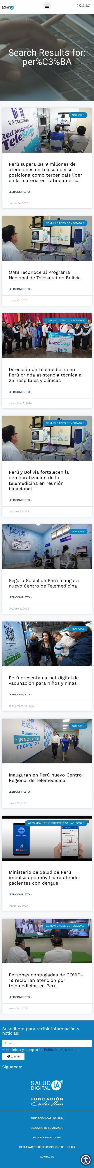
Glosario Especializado (46, 1127)
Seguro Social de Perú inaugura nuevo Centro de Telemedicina (44, 583)
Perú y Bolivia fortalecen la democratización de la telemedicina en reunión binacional (39, 480)
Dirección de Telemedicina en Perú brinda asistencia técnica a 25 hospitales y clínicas (45, 375)
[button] (47, 5)
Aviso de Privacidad (47, 1137)
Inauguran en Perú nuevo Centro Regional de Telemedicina (45, 777)
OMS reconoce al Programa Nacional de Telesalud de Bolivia (45, 274)
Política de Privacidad (61, 1049)
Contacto (47, 1156)
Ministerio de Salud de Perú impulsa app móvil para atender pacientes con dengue (44, 877)
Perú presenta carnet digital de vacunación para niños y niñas (44, 680)
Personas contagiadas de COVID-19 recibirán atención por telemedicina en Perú (46, 980)
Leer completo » (20, 191)
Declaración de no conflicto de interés (47, 1147)
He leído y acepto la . (43, 1049)
